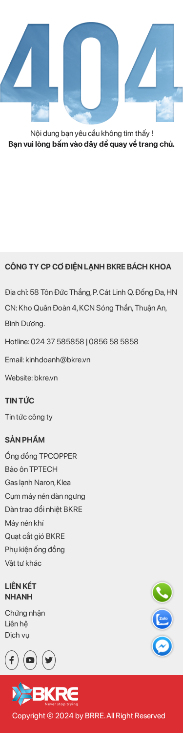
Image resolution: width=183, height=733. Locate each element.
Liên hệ (16, 623)
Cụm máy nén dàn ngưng (45, 496)
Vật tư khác (23, 563)
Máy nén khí (24, 523)
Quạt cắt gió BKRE (35, 536)
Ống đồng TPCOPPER (41, 456)
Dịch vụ (17, 635)
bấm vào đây (75, 144)
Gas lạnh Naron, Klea (38, 482)
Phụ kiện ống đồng (35, 549)
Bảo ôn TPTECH (31, 469)
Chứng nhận (25, 613)
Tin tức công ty (29, 417)
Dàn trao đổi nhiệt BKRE (43, 509)
